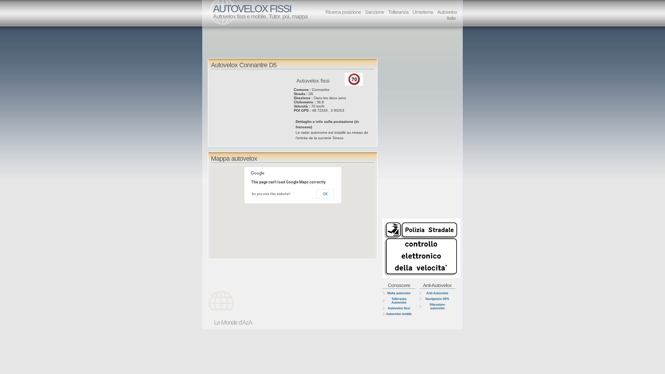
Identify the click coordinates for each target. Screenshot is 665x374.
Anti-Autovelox (437, 293)
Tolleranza (398, 12)
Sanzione (374, 12)
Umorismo (423, 12)
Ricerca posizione (343, 12)
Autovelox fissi (399, 308)
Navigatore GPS (437, 299)
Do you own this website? (271, 194)
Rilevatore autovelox (437, 306)
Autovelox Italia (447, 15)
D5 (311, 94)
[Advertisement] (334, 42)
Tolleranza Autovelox (399, 300)
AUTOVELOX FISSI (252, 8)
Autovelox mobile (399, 314)
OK (325, 194)
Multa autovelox (399, 293)
